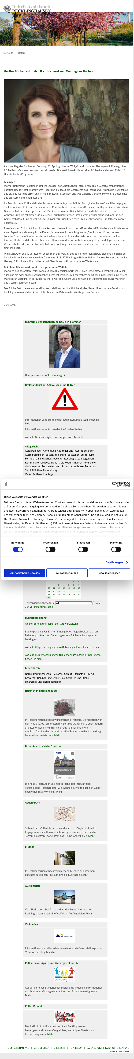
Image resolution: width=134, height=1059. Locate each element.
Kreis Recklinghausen (70, 462)
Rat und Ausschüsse (73, 466)
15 (74, 588)
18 (54, 591)
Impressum (76, 1048)
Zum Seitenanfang (18, 1048)
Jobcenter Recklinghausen (67, 458)
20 (64, 591)
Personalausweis (51, 466)
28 (69, 595)
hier (27, 423)
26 (59, 595)
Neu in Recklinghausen (38, 674)
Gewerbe (30, 678)
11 (54, 588)
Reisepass (90, 466)
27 (64, 595)
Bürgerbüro (87, 455)
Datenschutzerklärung (100, 1048)
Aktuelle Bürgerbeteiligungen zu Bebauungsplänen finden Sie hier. (62, 647)
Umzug (90, 674)
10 (49, 588)
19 (59, 591)
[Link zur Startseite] (27, 11)
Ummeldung (50, 470)
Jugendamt (89, 458)
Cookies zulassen (109, 572)
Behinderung (44, 678)
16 (79, 588)
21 (69, 591)
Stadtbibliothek (33, 470)
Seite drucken (41, 1048)
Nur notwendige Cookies (24, 572)
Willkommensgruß (55, 375)
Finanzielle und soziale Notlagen (43, 682)
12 (59, 588)
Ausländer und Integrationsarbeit (75, 451)
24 (49, 595)
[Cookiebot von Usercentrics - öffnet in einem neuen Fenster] (114, 484)
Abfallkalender (33, 451)
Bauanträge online (56, 455)
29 (74, 595)
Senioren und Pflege (77, 678)
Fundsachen (44, 458)
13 (64, 588)
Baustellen (73, 455)
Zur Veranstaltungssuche (39, 607)
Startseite (8, 53)
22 (74, 591)
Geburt (68, 674)
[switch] (50, 549)
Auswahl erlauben (67, 572)
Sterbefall (79, 674)
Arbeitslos (59, 678)
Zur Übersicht (75, 437)
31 (49, 598)
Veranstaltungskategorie (41, 603)
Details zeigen (114, 562)
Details (21, 53)
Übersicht (59, 1048)
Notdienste (89, 462)
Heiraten (57, 674)
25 (54, 595)
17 (49, 591)
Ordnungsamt (33, 466)
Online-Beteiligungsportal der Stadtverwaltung (51, 624)
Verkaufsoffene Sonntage (39, 474)
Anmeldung (49, 451)
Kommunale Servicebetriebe (41, 462)
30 (79, 595)
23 (79, 591)
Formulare (31, 458)
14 (69, 588)
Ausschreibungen (34, 455)
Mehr (57, 735)
